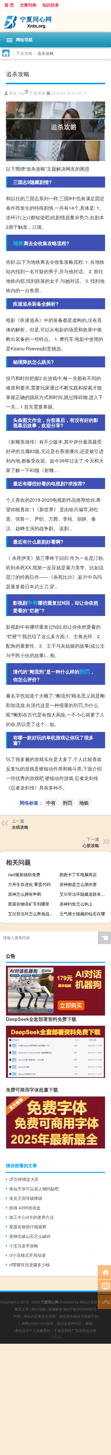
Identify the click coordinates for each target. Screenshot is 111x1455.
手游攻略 (24, 53)
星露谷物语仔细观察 (27, 1227)
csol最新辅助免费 (24, 874)
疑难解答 (55, 1308)
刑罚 (84, 671)
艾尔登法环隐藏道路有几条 (84, 894)
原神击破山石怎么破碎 (30, 1236)
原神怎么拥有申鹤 (24, 894)
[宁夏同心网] (55, 20)
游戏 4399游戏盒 (25, 1208)
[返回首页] (104, 1271)
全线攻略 (20, 827)
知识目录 (50, 5)
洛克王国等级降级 (25, 1198)
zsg (21, 93)
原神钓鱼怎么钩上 (76, 904)
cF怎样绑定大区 (24, 1179)
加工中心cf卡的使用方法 (31, 1217)
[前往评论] (104, 1286)
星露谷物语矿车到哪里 (28, 904)
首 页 (9, 5)
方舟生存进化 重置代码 (29, 884)
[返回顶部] (104, 1301)
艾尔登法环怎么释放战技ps (33, 913)
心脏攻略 (91, 845)
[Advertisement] (55, 1399)
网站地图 (38, 1308)
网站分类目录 (90, 1301)
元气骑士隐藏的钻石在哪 (82, 913)
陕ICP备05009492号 (79, 1308)
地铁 (18, 243)
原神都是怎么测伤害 (78, 884)
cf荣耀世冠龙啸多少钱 (29, 1264)
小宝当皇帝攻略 (23, 1245)
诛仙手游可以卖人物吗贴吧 (34, 1189)
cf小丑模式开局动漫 (27, 1255)
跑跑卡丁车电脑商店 (78, 874)
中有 (32, 602)
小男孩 (55, 1336)
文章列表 (28, 5)
